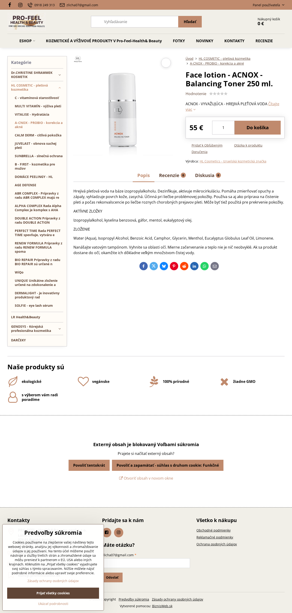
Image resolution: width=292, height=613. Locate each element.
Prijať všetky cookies (53, 593)
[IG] (20, 5)
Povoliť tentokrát (89, 465)
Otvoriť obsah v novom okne (148, 478)
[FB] (11, 5)
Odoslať (112, 577)
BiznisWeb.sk (162, 606)
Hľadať (190, 21)
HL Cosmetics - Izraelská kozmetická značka (233, 161)
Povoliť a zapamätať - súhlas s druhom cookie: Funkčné (168, 465)
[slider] (218, 94)
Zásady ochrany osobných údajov (177, 599)
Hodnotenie (196, 93)
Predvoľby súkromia (134, 599)
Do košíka (258, 127)
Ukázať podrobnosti (53, 603)
